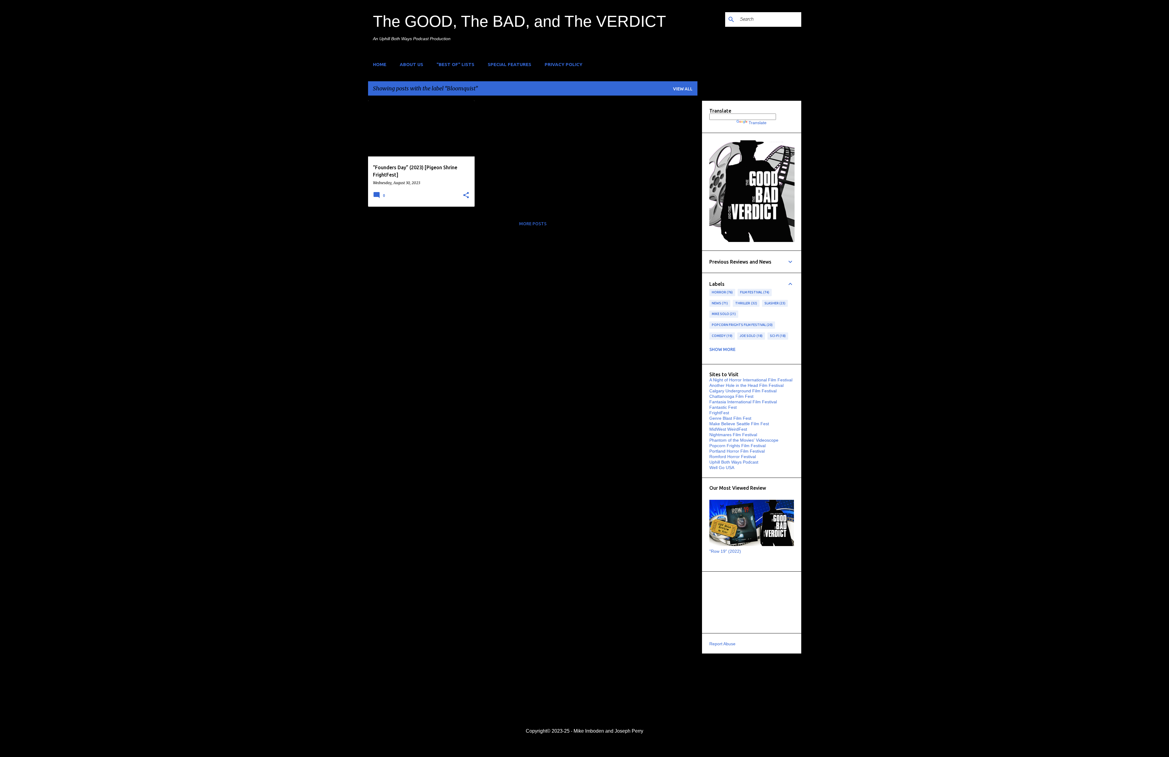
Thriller (745, 303)
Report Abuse (722, 643)
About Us (411, 64)
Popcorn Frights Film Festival (742, 325)
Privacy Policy (563, 64)
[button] (466, 195)
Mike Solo (723, 314)
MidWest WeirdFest (728, 429)
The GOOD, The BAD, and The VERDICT (519, 21)
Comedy (722, 336)
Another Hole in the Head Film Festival (746, 385)
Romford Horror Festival (732, 456)
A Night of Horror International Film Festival (750, 379)
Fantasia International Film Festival (743, 401)
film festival (754, 292)
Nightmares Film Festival (733, 434)
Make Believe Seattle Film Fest (739, 423)
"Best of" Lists (455, 64)
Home (379, 64)
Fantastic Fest (723, 407)
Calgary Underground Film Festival (743, 390)
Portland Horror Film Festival (737, 451)
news (719, 303)
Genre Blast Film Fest (730, 418)
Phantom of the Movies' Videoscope (743, 440)
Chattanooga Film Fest (731, 396)
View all (683, 88)
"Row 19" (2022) (725, 551)
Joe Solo (750, 336)
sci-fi (777, 336)
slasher (774, 303)
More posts (532, 223)
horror (722, 292)
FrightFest (719, 412)
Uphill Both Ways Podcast (733, 462)
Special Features (509, 64)
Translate (758, 122)
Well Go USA (721, 467)
